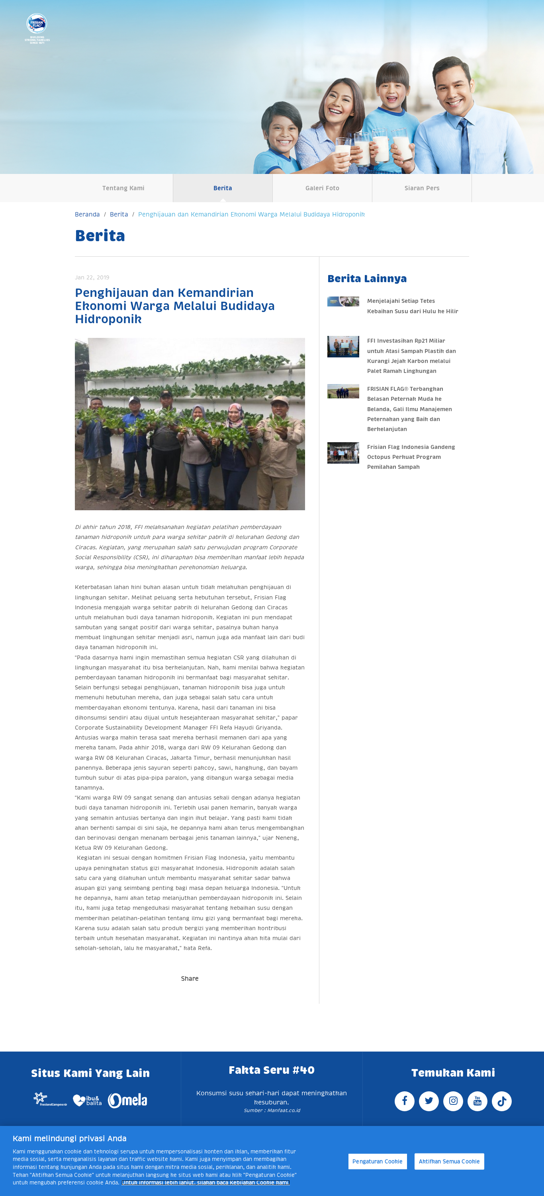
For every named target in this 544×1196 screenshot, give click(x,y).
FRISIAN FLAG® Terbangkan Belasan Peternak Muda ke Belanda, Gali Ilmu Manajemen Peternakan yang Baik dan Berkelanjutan (409, 409)
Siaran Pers (422, 188)
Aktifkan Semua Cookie (449, 1161)
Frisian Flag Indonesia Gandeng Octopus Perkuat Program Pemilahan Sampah (411, 457)
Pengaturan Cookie (377, 1161)
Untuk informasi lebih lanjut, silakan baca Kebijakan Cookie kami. (205, 1182)
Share (190, 978)
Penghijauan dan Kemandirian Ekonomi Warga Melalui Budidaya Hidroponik (251, 214)
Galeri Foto (322, 188)
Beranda (87, 214)
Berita (222, 188)
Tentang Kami (123, 188)
